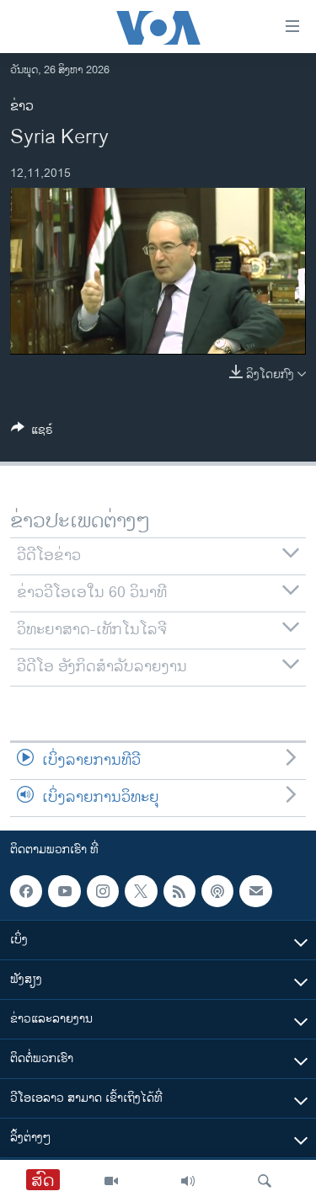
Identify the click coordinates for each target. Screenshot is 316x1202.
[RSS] (179, 891)
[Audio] (188, 1181)
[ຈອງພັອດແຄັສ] (255, 891)
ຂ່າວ (22, 106)
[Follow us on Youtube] (64, 891)
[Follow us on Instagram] (103, 891)
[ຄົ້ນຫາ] (264, 1181)
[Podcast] (217, 891)
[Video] (111, 1181)
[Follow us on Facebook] (26, 891)
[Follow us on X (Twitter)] (141, 891)
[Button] (32, 432)
